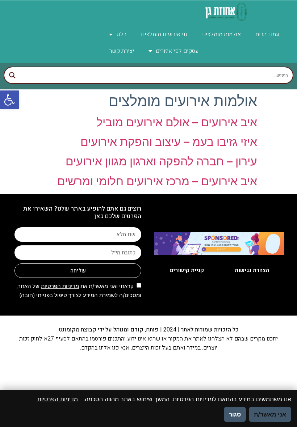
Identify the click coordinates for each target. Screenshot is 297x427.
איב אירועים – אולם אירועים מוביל (176, 122)
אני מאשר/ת (270, 414)
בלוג (121, 34)
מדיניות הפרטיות (60, 286)
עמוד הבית (267, 34)
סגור (235, 414)
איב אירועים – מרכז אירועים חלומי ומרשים (157, 181)
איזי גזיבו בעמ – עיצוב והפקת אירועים (168, 142)
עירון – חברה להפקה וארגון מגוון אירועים (161, 161)
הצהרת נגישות (252, 270)
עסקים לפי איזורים (177, 51)
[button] (9, 99)
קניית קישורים (187, 270)
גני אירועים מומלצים (164, 34)
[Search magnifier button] (12, 75)
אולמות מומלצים (221, 34)
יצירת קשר (121, 51)
